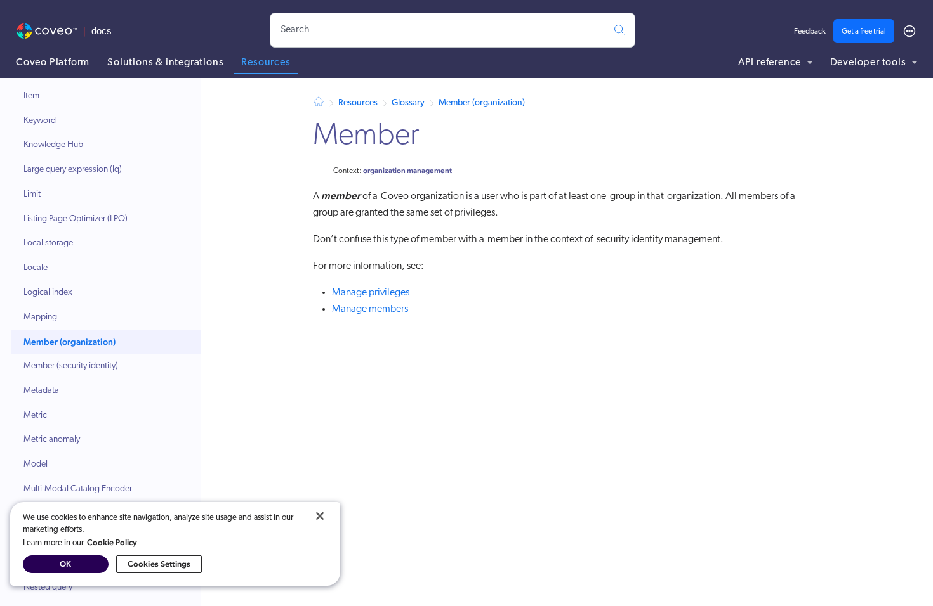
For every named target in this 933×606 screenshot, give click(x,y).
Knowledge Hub (53, 145)
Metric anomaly (51, 439)
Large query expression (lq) (72, 169)
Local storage (48, 243)
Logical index (47, 292)
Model (35, 464)
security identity (630, 240)
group (622, 196)
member (505, 240)
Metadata (41, 391)
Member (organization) (69, 342)
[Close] (320, 516)
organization (693, 196)
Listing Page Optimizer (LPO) (75, 219)
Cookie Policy (112, 542)
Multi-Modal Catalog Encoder (77, 489)
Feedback (810, 31)
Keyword (39, 121)
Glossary (408, 103)
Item (31, 96)
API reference (771, 63)
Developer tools (869, 63)
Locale (35, 268)
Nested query (47, 587)
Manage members (370, 309)
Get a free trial (864, 31)
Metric (35, 415)
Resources (265, 63)
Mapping (40, 317)
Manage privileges (370, 293)
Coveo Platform (52, 63)
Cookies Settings (159, 564)
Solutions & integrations (165, 63)
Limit (32, 194)
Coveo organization (422, 196)
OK (65, 564)
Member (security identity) (70, 366)
